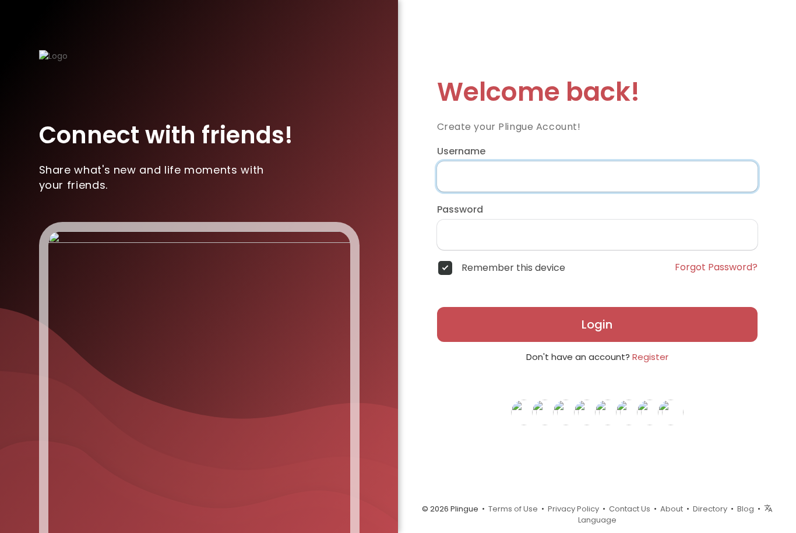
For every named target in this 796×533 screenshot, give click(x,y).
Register (650, 357)
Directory (710, 508)
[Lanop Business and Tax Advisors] (608, 412)
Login (597, 324)
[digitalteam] (566, 412)
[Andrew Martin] (650, 412)
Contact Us (629, 508)
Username (461, 151)
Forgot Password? (716, 267)
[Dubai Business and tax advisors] (587, 412)
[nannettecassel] (671, 412)
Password (460, 209)
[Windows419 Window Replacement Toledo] (629, 412)
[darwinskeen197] (524, 412)
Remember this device (513, 268)
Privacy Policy (573, 508)
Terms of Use (513, 508)
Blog (745, 508)
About (671, 508)
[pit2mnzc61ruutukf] (545, 412)
